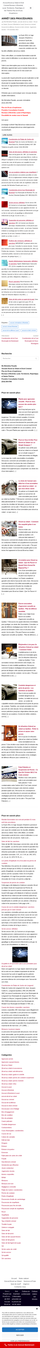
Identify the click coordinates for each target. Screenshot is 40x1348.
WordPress (6, 1296)
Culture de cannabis (8, 1137)
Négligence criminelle (9, 1187)
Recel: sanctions (14, 281)
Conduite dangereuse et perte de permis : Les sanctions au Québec (27, 687)
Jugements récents (8, 1171)
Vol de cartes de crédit (9, 1249)
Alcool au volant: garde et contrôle (13, 1074)
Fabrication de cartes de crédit (12, 1155)
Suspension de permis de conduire (13, 882)
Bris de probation (7, 1118)
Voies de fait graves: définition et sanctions (23, 152)
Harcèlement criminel (9, 1162)
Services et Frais (30, 1281)
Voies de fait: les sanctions (10, 841)
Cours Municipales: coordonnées (13, 1130)
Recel (3, 1212)
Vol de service (6, 1252)
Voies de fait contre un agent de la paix (21, 299)
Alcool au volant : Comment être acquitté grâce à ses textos (28, 524)
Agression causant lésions (10, 1062)
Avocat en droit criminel (22, 27)
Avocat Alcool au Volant (13, 1281)
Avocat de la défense (8, 27)
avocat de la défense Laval (11, 330)
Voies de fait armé (8, 1233)
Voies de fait (6, 1230)
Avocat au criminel (30, 24)
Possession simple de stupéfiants (13, 1208)
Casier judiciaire (7, 1121)
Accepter (20, 1329)
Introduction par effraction (10, 1165)
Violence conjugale (8, 1227)
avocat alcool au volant (9, 1096)
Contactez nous (20, 1287)
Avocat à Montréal (8, 1090)
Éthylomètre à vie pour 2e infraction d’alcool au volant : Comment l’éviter (28, 647)
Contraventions (7, 1127)
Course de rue (6, 1134)
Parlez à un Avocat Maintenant (21, 1345)
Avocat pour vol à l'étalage (10, 1109)
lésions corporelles (8, 1174)
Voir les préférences (20, 1341)
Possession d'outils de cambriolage (13, 1199)
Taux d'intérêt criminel (9, 1221)
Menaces (5, 1180)
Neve (7, 1291)
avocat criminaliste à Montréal (19, 322)
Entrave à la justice (8, 1149)
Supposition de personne (10, 1218)
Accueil (14, 1278)
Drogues (4, 1143)
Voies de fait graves (8, 1240)
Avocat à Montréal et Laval (16, 24)
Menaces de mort (7, 1183)
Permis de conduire (8, 1193)
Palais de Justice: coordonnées (12, 1190)
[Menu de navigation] (30, 8)
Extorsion (5, 1152)
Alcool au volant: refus (9, 1084)
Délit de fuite (6, 1140)
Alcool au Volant (7, 1065)
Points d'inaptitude (8, 1196)
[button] (37, 1309)
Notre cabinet (24, 1278)
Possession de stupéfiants (10, 1202)
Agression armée (7, 1059)
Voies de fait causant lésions (11, 1237)
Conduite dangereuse (9, 1124)
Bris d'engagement (8, 1112)
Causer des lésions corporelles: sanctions (16, 1007)
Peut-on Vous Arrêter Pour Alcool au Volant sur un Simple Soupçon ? (27, 442)
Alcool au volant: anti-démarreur (12, 1071)
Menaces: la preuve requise (11, 1029)
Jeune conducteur (8, 1168)
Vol (3, 1246)
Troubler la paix (7, 1224)
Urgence (26, 1284)
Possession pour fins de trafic (11, 1205)
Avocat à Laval (6, 1087)
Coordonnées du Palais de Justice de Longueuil (17, 985)
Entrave (4, 1146)
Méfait (4, 1177)
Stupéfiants (5, 1215)
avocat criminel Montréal (10, 326)
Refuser (20, 1335)
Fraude (4, 1159)
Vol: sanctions (6, 1258)
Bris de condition (7, 1115)
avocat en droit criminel (29, 330)
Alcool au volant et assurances (12, 1068)
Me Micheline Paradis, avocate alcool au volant (18, 22)
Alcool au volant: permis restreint (12, 1081)
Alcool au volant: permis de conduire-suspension (18, 1077)
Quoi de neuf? (16, 1284)
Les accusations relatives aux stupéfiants (22, 172)
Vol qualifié (5, 1255)
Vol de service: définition (17, 202)
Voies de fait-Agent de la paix (11, 1243)
